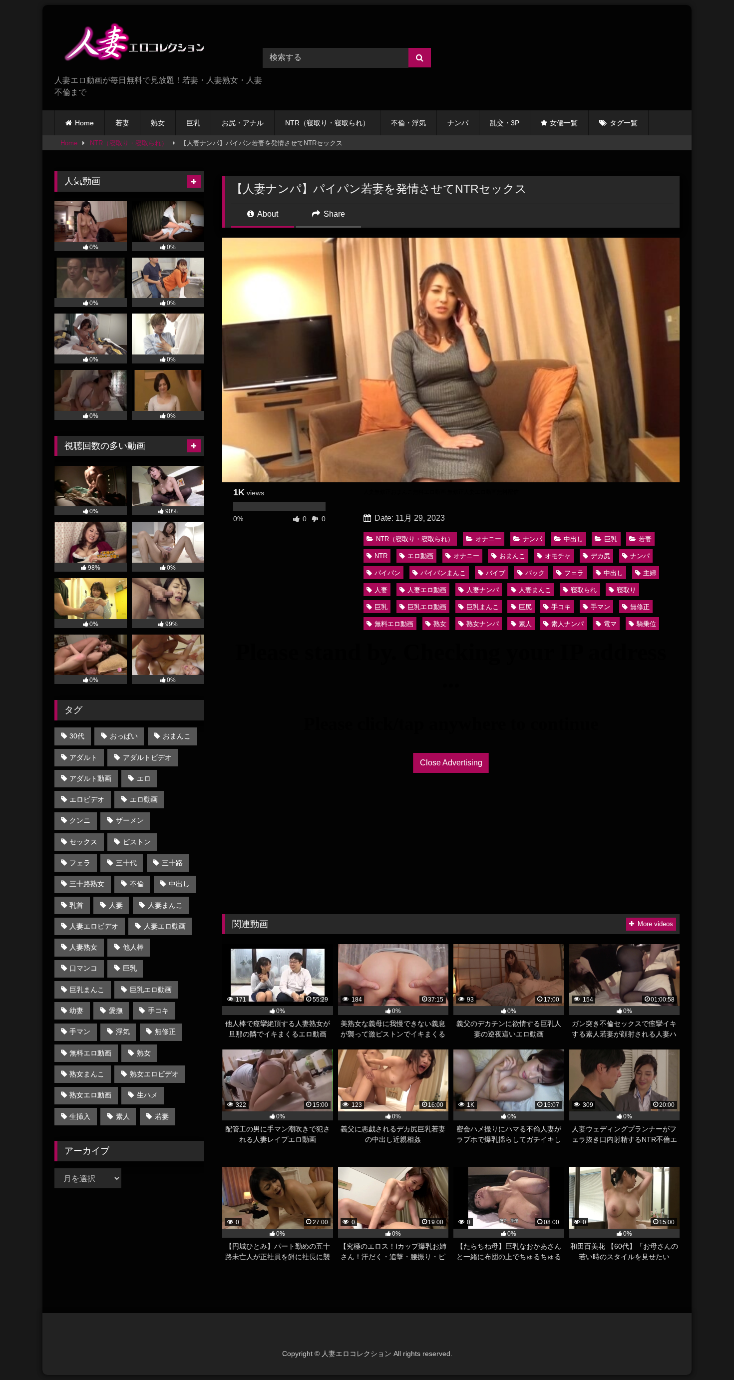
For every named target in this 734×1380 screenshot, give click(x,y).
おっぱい (124, 736)
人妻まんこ (535, 590)
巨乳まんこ (482, 607)
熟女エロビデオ (154, 1074)
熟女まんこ (86, 1074)
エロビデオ (86, 799)
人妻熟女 (83, 947)
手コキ (561, 607)
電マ (610, 624)
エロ (144, 778)
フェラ (574, 573)
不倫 (137, 884)
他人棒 (133, 947)
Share (333, 214)
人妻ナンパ (482, 590)
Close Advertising (451, 762)
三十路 (172, 863)
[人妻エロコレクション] (129, 43)
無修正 (640, 607)
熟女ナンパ (482, 624)
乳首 (76, 905)
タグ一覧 (624, 123)
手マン (600, 607)
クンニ (79, 820)
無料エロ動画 (393, 624)
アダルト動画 (90, 778)
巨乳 (193, 123)
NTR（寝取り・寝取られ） (327, 123)
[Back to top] (703, 1350)
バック (535, 573)
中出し (573, 539)
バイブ (495, 573)
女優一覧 (564, 123)
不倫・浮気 (408, 123)
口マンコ (83, 968)
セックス (83, 842)
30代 (76, 736)
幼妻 (76, 1011)
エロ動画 (420, 556)
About (267, 214)
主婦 (649, 573)
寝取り (626, 590)
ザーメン (130, 820)
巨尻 (525, 607)
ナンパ (457, 123)
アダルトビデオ (147, 757)
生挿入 (79, 1116)
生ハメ (147, 1095)
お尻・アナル (243, 123)
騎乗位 (646, 624)
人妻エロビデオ (93, 926)
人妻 (380, 590)
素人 (525, 624)
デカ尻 (600, 556)
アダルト (83, 757)
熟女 (158, 123)
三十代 (126, 863)
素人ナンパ (567, 624)
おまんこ (512, 556)
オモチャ (558, 556)
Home (84, 123)
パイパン (387, 573)
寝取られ (584, 590)
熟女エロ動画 (90, 1095)
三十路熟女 (86, 884)
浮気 (123, 1031)
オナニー (488, 539)
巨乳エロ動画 (426, 607)
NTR (380, 556)
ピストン (137, 842)
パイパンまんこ (443, 573)
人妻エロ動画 (426, 590)
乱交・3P (504, 123)
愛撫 (116, 1011)
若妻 (122, 123)
